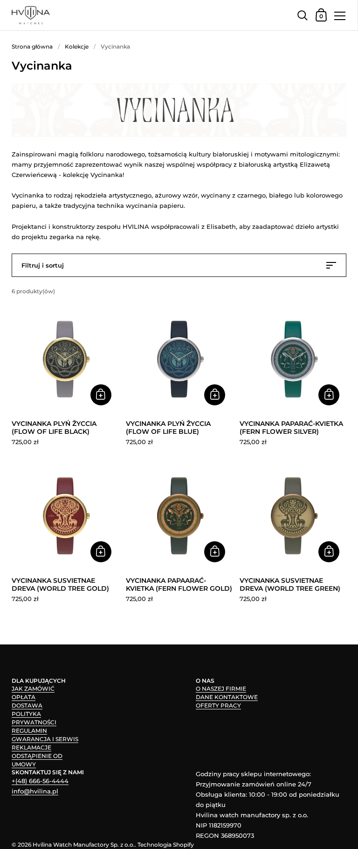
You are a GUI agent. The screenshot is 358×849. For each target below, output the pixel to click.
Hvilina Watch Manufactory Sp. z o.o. (84, 844)
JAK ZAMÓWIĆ (33, 688)
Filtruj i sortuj (42, 265)
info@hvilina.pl (35, 791)
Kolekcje (77, 46)
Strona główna (32, 46)
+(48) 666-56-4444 (40, 781)
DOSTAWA (27, 705)
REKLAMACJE (31, 747)
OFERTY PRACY (218, 705)
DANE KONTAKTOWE (227, 696)
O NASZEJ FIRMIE (221, 688)
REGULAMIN (29, 730)
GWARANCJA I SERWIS (45, 739)
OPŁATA (23, 696)
